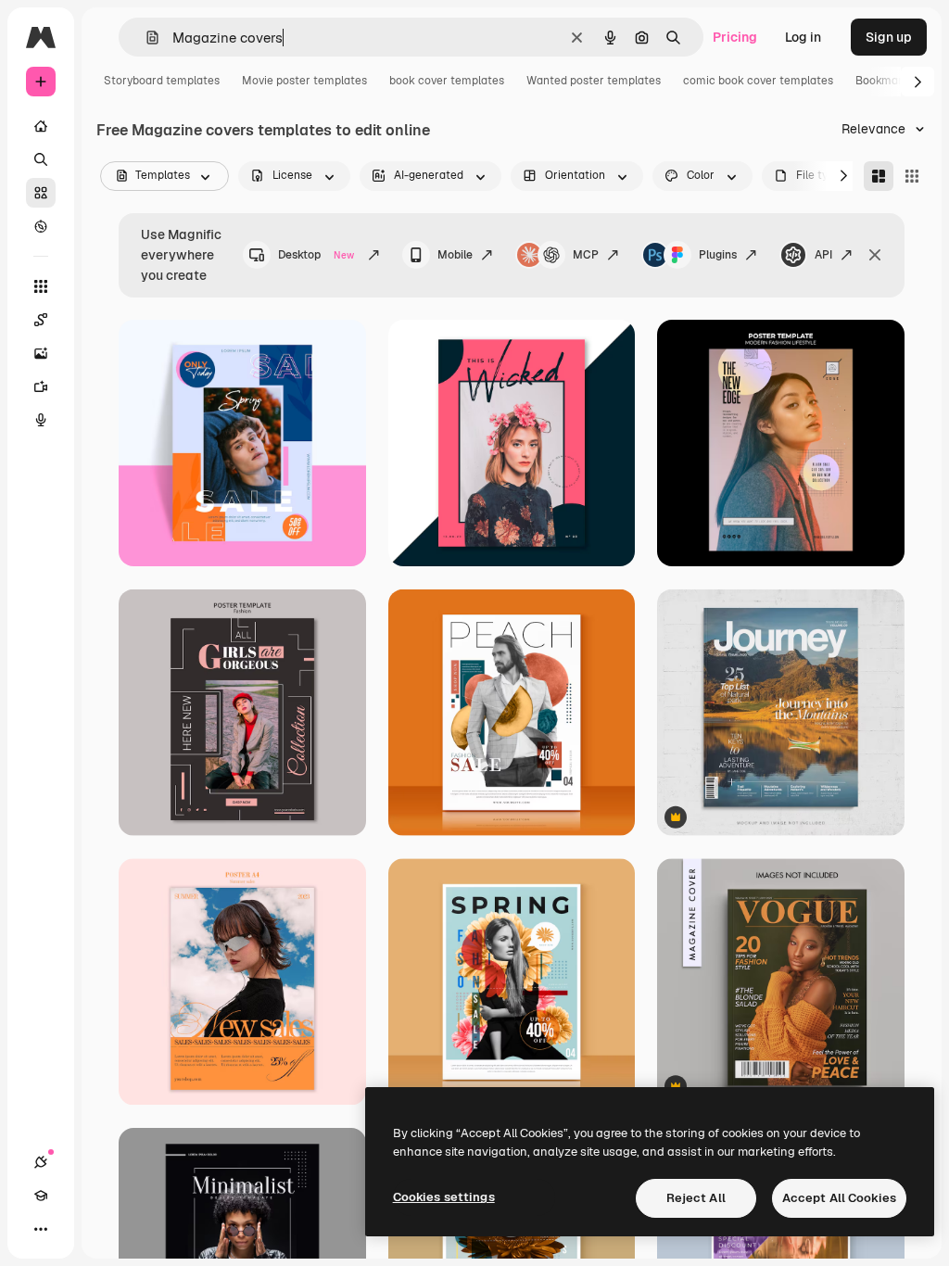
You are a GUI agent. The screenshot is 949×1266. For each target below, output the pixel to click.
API (823, 254)
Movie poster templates (304, 80)
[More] (41, 1229)
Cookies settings (444, 1197)
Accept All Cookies (839, 1198)
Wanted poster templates (593, 80)
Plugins (718, 254)
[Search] (41, 159)
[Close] (874, 254)
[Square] (912, 176)
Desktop (316, 254)
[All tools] (41, 286)
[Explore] (41, 226)
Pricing (735, 37)
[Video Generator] (41, 386)
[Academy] (41, 1195)
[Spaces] (41, 320)
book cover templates (446, 80)
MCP (586, 254)
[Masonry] (878, 176)
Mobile (455, 254)
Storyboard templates (162, 80)
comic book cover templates (758, 80)
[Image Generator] (41, 353)
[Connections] (41, 1162)
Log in (803, 37)
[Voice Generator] (41, 420)
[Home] (41, 126)
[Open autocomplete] (145, 37)
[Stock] (41, 193)
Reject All (696, 1198)
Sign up (889, 37)
